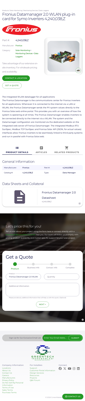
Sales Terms (7, 390)
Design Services (37, 373)
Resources (34, 375)
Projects (33, 378)
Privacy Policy (8, 380)
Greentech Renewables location (21, 235)
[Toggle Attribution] (82, 319)
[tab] (17, 150)
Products (5, 10)
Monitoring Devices (30, 10)
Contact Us (7, 373)
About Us (6, 370)
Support (33, 368)
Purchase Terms (9, 392)
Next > (42, 304)
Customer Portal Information (42, 370)
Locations (6, 368)
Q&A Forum (35, 380)
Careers (5, 375)
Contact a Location (16, 78)
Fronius (18, 45)
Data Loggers (44, 10)
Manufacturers (8, 378)
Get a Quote (12, 85)
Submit (75, 338)
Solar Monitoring (16, 10)
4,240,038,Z (46, 201)
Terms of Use (8, 388)
